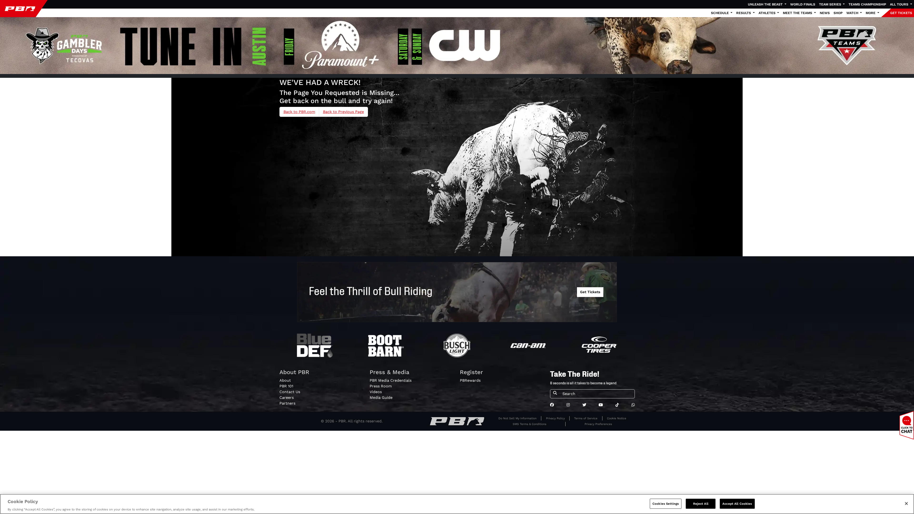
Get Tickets (590, 292)
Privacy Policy (555, 418)
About (285, 380)
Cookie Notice (616, 418)
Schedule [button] (720, 13)
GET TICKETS (901, 13)
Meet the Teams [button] (798, 13)
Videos (376, 392)
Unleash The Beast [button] (766, 4)
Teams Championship (867, 4)
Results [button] (744, 13)
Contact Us (289, 392)
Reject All (700, 503)
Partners (287, 403)
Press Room (381, 386)
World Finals (802, 4)
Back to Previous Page (343, 111)
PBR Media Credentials (391, 380)
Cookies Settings (665, 503)
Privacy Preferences (598, 424)
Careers (286, 397)
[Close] (906, 503)
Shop (838, 13)
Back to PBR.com (299, 111)
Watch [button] (852, 13)
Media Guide (381, 397)
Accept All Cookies (737, 503)
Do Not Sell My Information (517, 418)
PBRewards (470, 380)
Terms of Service (585, 418)
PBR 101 (286, 386)
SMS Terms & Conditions (529, 424)
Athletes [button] (767, 13)
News (825, 13)
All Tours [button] (899, 4)
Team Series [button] (830, 4)
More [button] (871, 13)
